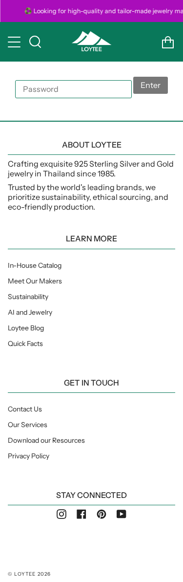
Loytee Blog (26, 327)
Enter (151, 85)
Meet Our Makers (35, 281)
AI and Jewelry (30, 312)
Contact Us (25, 409)
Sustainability (28, 296)
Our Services (27, 424)
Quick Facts (25, 343)
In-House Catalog (34, 265)
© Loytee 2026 (29, 574)
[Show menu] (15, 42)
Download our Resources (46, 440)
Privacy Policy (28, 456)
